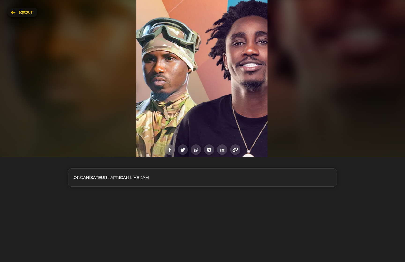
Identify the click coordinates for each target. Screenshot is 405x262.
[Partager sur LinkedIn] (222, 149)
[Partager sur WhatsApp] (196, 149)
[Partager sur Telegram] (209, 149)
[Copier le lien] (235, 149)
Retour (25, 12)
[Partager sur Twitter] (183, 149)
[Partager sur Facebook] (170, 149)
